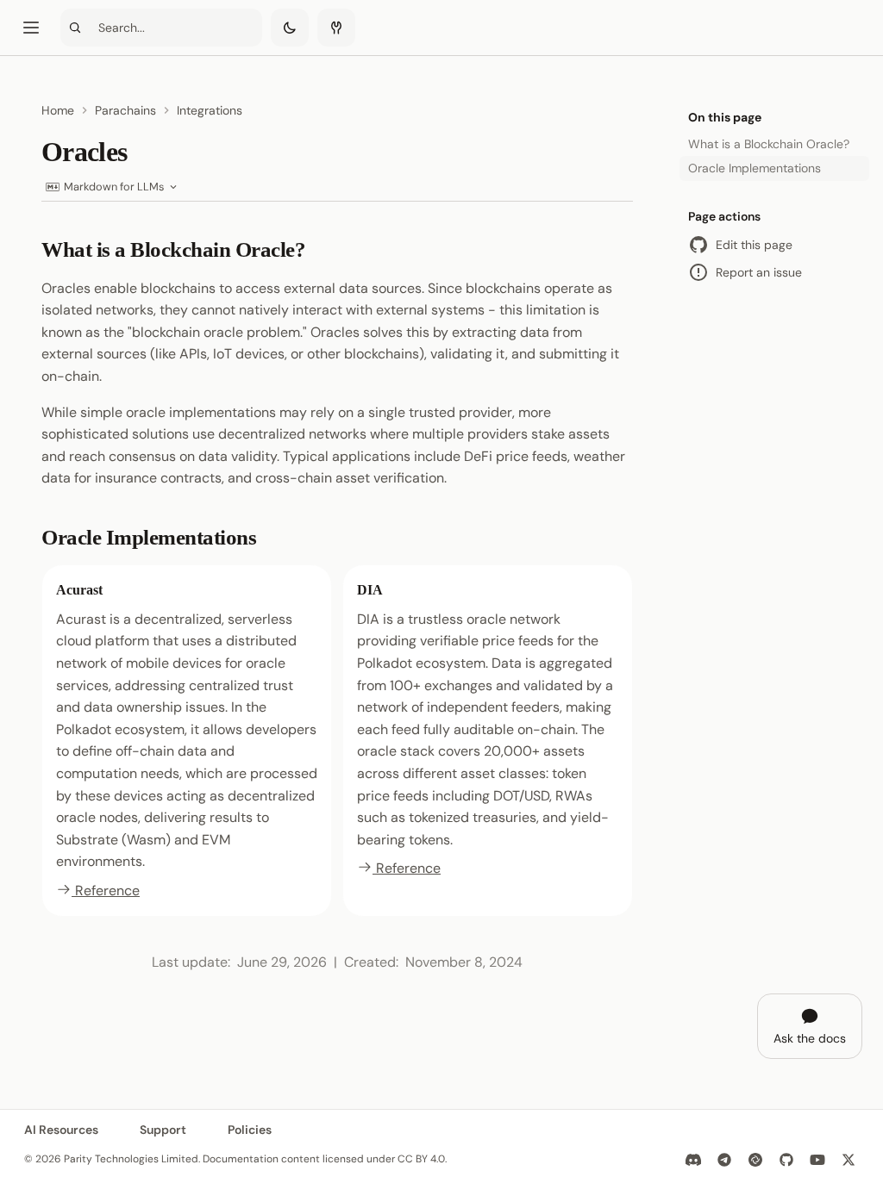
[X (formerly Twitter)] (848, 1160)
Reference (106, 890)
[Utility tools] (336, 28)
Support (163, 1129)
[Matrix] (755, 1160)
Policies (250, 1129)
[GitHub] (786, 1160)
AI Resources (61, 1129)
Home (57, 110)
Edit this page (754, 244)
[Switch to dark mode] (290, 28)
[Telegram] (724, 1160)
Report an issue (759, 272)
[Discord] (693, 1160)
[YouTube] (817, 1160)
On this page (724, 117)
